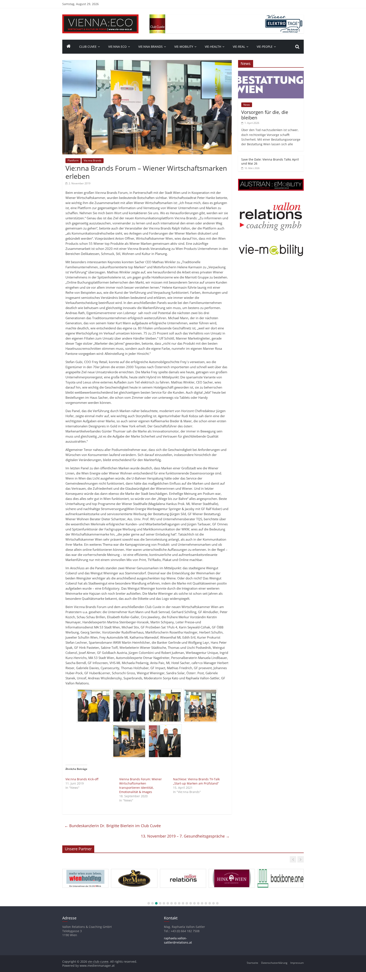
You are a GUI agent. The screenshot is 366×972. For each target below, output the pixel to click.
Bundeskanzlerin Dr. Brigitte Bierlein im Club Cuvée (112, 825)
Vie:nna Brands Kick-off (81, 779)
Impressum (297, 963)
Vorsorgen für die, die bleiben (264, 115)
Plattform (73, 160)
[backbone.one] (280, 869)
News (246, 104)
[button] (293, 859)
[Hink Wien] (232, 869)
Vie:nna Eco (117, 47)
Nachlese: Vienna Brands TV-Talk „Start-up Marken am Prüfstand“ (196, 781)
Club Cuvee (88, 47)
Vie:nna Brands (150, 47)
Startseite (252, 963)
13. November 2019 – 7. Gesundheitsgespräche (185, 836)
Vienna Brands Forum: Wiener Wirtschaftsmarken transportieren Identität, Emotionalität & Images (140, 785)
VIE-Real (239, 47)
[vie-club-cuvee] (100, 17)
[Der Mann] (134, 869)
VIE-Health (213, 47)
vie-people (265, 47)
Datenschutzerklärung (274, 963)
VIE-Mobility (183, 47)
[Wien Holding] (85, 869)
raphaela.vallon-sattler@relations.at (178, 940)
